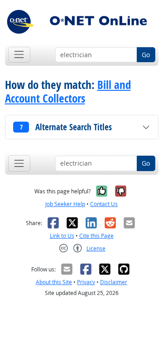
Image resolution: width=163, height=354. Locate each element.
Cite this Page (96, 236)
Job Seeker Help (65, 204)
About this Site (54, 282)
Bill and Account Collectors (68, 91)
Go (146, 54)
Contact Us (104, 204)
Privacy (86, 282)
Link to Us (62, 236)
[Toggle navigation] (19, 55)
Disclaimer (113, 282)
